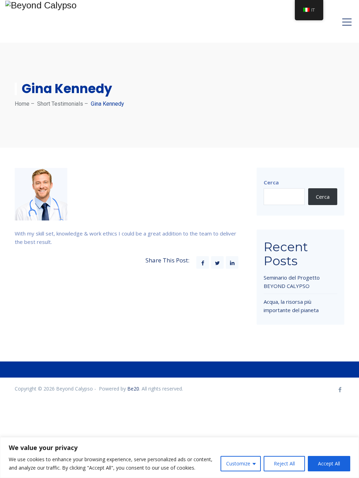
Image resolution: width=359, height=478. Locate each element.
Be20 (133, 388)
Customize (238, 463)
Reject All (284, 463)
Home (22, 103)
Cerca (271, 182)
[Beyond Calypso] (40, 5)
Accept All (329, 463)
